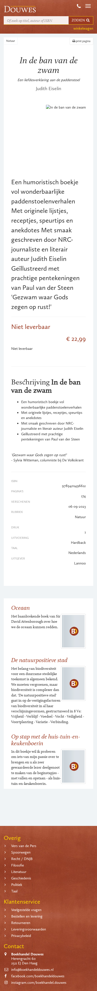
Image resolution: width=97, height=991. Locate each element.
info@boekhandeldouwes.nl (32, 969)
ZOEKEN (79, 20)
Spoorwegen (21, 852)
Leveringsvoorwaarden (28, 929)
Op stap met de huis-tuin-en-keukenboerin (45, 739)
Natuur (10, 41)
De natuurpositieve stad (39, 660)
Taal (14, 891)
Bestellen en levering (27, 916)
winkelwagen (83, 28)
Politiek (16, 884)
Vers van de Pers (23, 846)
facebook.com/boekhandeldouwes (37, 976)
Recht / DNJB (22, 859)
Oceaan (20, 607)
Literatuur (18, 871)
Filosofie (17, 865)
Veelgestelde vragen (26, 910)
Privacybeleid (21, 935)
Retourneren (20, 923)
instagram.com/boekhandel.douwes (38, 982)
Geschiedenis (21, 878)
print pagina (83, 41)
